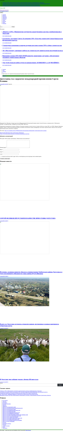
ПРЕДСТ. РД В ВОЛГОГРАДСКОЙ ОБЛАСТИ (12, 408)
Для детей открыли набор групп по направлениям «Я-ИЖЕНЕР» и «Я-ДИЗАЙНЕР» (30, 62)
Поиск (1, 383)
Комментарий (3, 147)
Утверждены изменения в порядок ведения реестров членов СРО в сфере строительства (21, 4)
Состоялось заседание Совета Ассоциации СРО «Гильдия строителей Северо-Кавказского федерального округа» (26, 3)
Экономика (4, 428)
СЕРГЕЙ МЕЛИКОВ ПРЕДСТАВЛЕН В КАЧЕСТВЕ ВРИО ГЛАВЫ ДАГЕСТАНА (27, 218)
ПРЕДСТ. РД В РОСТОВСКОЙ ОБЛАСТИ (11, 415)
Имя (1, 149)
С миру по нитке (6, 425)
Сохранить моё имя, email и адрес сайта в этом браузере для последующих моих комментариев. (21, 156)
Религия (4, 21)
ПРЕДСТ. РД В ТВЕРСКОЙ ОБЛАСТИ (10, 419)
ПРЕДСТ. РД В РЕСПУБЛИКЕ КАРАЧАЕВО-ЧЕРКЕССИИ (15, 414)
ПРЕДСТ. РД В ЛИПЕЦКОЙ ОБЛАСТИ (11, 412)
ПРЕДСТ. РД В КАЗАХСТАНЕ (9, 409)
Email (1, 151)
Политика (4, 16)
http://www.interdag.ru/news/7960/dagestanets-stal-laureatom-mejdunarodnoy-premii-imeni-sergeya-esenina (25, 130)
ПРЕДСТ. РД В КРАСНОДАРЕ (9, 411)
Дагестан (4, 401)
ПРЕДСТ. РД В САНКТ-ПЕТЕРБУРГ (10, 417)
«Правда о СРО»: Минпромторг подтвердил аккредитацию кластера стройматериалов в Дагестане (23, 2)
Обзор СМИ (2, 8)
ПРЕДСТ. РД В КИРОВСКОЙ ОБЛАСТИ (11, 410)
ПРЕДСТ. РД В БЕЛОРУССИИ (9, 407)
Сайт (1, 154)
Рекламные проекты (6, 423)
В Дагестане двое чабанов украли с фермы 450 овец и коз (19, 379)
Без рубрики (5, 400)
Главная (4, 14)
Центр (3, 22)
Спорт (3, 20)
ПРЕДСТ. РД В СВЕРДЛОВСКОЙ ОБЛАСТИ (12, 418)
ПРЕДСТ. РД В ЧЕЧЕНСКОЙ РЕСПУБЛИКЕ (12, 420)
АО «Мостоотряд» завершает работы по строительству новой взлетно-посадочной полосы (21, 5)
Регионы (4, 23)
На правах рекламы (6, 403)
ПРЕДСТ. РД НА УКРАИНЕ (8, 421)
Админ (1, 84)
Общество (4, 17)
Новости (4, 15)
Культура (4, 19)
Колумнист (4, 402)
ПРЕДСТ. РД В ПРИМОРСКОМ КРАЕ (10, 413)
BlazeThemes (28, 430)
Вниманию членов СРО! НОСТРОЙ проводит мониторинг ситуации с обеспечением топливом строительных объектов (25, 395)
